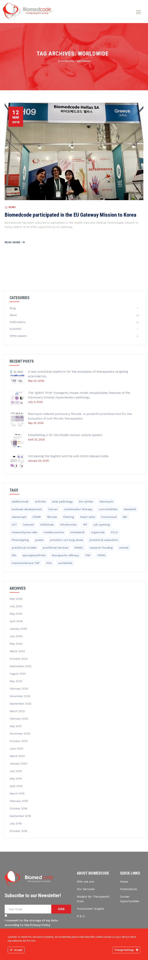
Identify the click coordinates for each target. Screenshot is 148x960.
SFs (14, 555)
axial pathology (62, 501)
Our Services (86, 889)
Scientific (16, 328)
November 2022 (20, 696)
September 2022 (20, 703)
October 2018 (18, 808)
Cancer (53, 509)
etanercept (19, 516)
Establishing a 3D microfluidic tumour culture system (65, 435)
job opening (102, 524)
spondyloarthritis (34, 555)
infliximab (47, 524)
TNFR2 (101, 555)
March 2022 (17, 711)
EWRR (37, 516)
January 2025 (18, 628)
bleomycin (107, 501)
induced (28, 524)
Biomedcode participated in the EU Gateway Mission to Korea (70, 215)
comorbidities (108, 509)
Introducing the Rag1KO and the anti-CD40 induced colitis (68, 456)
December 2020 (20, 733)
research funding (101, 547)
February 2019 (19, 800)
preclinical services (55, 547)
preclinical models (24, 547)
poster (39, 539)
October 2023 (19, 658)
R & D (81, 916)
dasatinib (130, 509)
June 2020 (16, 748)
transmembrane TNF (26, 563)
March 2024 (17, 651)
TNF (88, 555)
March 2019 (17, 793)
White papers (18, 335)
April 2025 (16, 621)
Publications (17, 321)
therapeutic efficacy (65, 555)
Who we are (85, 881)
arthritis (40, 501)
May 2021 (16, 726)
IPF (85, 524)
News (12, 207)
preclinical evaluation (103, 539)
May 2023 (16, 681)
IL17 (14, 524)
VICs (49, 563)
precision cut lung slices (66, 539)
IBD (125, 516)
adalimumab (20, 501)
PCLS (114, 532)
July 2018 (16, 823)
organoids (97, 532)
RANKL (79, 547)
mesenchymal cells (24, 532)
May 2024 (16, 643)
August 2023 (18, 673)
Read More (12, 242)
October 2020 (19, 741)
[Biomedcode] (28, 11)
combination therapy (78, 509)
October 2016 (18, 830)
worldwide (65, 563)
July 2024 (16, 636)
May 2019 (16, 778)
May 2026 (16, 598)
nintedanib (77, 532)
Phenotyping (20, 539)
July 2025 (16, 606)
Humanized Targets (90, 908)
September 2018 (20, 815)
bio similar (86, 501)
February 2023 (19, 688)
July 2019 (16, 771)
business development (27, 509)
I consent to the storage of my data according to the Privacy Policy (31, 923)
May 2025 (16, 613)
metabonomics (54, 532)
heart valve (87, 516)
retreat (123, 547)
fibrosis (52, 516)
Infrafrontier (68, 524)
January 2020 (18, 763)
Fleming (68, 516)
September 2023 (20, 666)
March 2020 (17, 756)
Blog (13, 308)
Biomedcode (66, 61)
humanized (108, 516)
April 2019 (16, 786)
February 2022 (19, 718)
